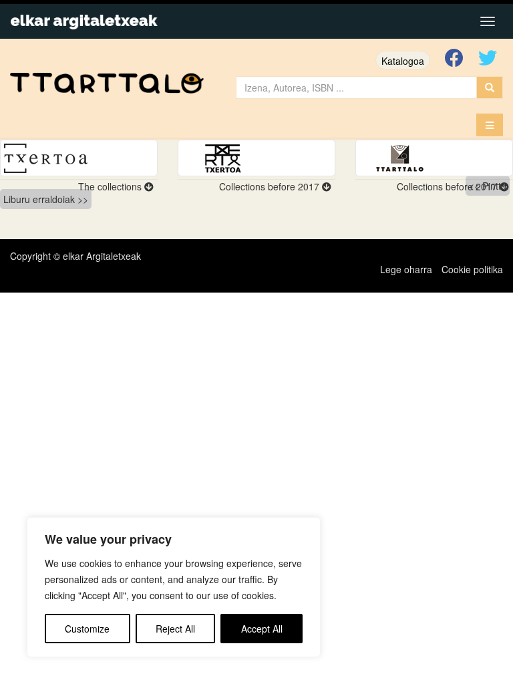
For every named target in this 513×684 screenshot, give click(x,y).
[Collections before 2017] (256, 158)
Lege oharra (406, 269)
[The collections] (79, 158)
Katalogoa (402, 60)
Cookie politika (472, 269)
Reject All (175, 628)
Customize (87, 628)
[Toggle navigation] (487, 21)
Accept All (262, 628)
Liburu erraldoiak (39, 199)
